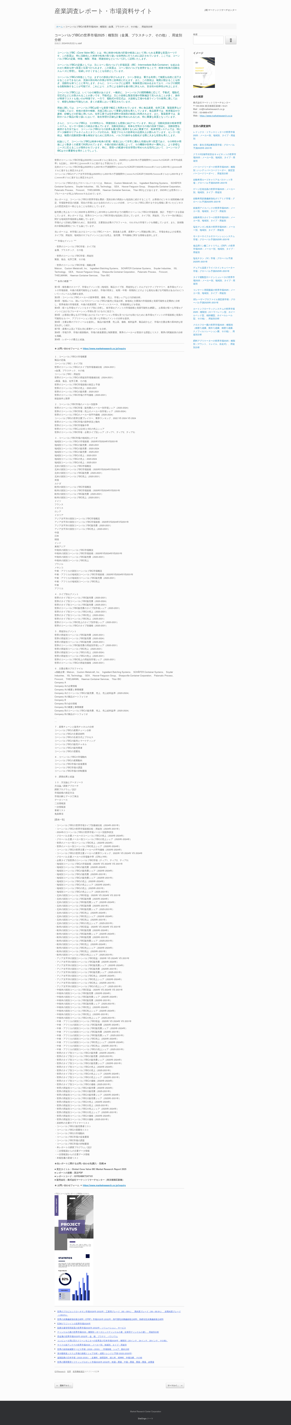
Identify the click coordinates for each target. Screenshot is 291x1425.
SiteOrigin (142, 1418)
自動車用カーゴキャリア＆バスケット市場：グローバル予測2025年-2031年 (213, 181)
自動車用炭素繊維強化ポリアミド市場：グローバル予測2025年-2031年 (214, 200)
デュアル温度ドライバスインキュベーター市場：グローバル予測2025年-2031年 (214, 269)
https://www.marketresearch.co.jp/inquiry (104, 348)
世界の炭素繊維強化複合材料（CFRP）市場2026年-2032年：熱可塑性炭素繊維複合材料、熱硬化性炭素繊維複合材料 (110, 1319)
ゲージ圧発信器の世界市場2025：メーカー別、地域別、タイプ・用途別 (214, 190)
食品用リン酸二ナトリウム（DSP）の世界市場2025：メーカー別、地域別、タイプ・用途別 (214, 249)
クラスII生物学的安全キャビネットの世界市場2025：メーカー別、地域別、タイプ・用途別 (214, 157)
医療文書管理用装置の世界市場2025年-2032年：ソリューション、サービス (91, 1327)
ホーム (59, 26)
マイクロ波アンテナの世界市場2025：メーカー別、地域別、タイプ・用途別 (92, 1344)
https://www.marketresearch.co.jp (216, 115)
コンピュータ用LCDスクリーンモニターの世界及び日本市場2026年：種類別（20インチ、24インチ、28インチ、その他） (112, 1340)
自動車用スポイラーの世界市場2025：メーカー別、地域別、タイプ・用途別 (214, 219)
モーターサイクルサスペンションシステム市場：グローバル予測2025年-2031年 (214, 237)
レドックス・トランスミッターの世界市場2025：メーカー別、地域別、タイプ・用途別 (214, 135)
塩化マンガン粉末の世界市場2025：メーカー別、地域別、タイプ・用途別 (214, 228)
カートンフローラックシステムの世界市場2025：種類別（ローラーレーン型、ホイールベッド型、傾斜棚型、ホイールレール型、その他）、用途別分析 (214, 313)
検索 (195, 34)
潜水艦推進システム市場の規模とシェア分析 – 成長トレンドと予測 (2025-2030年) (94, 1353)
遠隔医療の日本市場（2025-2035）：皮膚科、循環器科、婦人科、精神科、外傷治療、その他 (99, 1357)
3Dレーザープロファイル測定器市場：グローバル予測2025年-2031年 (214, 301)
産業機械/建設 (78, 1371)
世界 (69, 1371)
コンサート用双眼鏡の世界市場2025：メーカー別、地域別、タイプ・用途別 (214, 291)
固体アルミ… (63, 1385)
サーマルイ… (175, 1385)
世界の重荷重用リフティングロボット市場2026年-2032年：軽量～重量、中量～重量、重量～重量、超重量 (105, 1362)
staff (80, 43)
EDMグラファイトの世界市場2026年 (74, 1323)
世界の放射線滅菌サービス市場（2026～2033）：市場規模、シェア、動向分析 (93, 1349)
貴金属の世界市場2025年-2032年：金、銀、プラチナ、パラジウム (87, 1336)
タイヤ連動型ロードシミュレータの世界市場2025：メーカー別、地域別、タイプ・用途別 (214, 280)
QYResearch (60, 1371)
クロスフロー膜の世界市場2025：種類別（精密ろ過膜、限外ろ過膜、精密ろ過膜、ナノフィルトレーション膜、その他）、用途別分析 (214, 329)
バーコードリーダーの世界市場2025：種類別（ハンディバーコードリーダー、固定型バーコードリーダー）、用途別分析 (214, 170)
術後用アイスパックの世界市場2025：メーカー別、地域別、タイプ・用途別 (214, 209)
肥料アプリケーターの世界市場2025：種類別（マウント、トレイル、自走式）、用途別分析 (214, 344)
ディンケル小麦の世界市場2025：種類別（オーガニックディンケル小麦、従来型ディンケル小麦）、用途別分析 (108, 1332)
